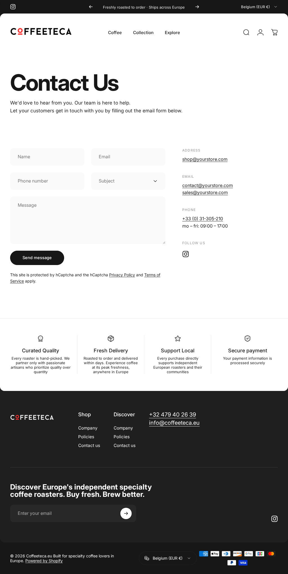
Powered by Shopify (44, 560)
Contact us (89, 445)
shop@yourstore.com (205, 159)
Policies (86, 436)
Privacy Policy (122, 274)
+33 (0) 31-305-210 (202, 218)
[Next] (197, 7)
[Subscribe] (126, 513)
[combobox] (259, 7)
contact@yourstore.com (207, 185)
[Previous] (91, 7)
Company (88, 428)
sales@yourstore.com (205, 192)
